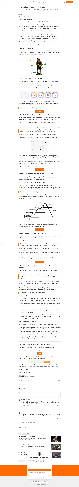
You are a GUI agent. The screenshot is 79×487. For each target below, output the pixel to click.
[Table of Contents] (1, 243)
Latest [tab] (23, 433)
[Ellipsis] (60, 399)
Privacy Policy (48, 473)
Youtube (20, 35)
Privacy (40, 478)
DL (21, 412)
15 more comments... (22, 427)
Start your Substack (36, 481)
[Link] (17, 48)
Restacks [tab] (26, 388)
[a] (56, 439)
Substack (34, 484)
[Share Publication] (65, 2)
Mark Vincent (23, 399)
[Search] (62, 2)
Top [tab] (19, 433)
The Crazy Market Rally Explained (27, 436)
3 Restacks (32, 376)
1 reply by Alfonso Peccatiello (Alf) (28, 408)
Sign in (75, 2)
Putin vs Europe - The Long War (26, 444)
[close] (51, 452)
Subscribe (69, 2)
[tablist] (23, 389)
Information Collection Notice (39, 473)
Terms (44, 478)
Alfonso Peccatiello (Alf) (23, 13)
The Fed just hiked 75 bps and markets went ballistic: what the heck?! (32, 438)
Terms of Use (45, 472)
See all (20, 460)
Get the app (45, 481)
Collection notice (49, 478)
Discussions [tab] (27, 433)
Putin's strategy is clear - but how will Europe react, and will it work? (32, 446)
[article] (39, 439)
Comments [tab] (21, 388)
